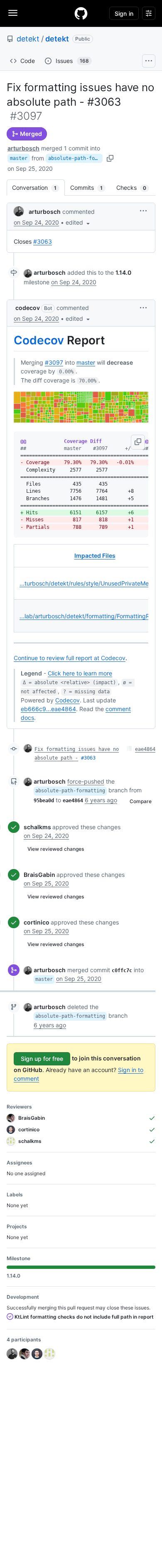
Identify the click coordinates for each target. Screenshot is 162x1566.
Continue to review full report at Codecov (69, 657)
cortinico (36, 922)
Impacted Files (94, 555)
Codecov (39, 340)
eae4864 (145, 749)
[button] (78, 222)
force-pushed (85, 781)
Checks (135, 187)
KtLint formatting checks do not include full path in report (83, 1317)
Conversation (38, 187)
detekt (28, 38)
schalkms (37, 826)
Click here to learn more (80, 673)
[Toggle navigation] (13, 13)
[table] (81, 588)
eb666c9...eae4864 (48, 708)
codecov (27, 307)
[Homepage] (81, 13)
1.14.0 (123, 272)
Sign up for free (42, 1058)
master (18, 158)
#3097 (54, 362)
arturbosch (23, 148)
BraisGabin (39, 874)
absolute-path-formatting (75, 158)
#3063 (42, 241)
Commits (90, 187)
